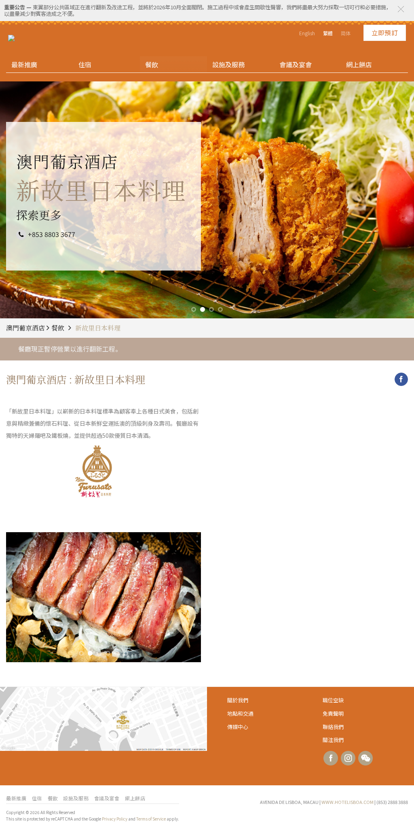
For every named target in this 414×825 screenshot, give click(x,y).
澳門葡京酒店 (26, 328)
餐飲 (151, 64)
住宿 (84, 64)
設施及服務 (228, 64)
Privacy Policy (114, 819)
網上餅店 (359, 64)
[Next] (187, 597)
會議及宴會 (295, 64)
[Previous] (20, 597)
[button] (401, 9)
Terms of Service (151, 819)
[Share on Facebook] (401, 379)
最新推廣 (24, 64)
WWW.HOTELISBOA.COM (347, 802)
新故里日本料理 (97, 328)
